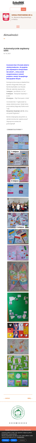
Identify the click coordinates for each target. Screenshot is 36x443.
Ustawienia (22, 440)
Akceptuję (5, 440)
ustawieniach (20, 437)
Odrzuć (13, 440)
